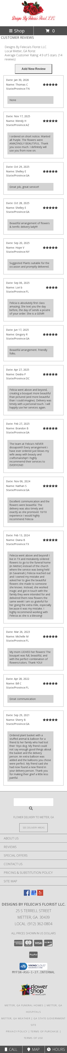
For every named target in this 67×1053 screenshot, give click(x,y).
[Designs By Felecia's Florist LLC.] (33, 21)
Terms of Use (33, 1038)
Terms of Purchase (45, 1031)
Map (35, 1049)
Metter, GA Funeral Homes (24, 1005)
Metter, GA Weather (15, 1018)
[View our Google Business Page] (33, 894)
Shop (19, 31)
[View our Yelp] (40, 894)
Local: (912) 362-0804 (33, 923)
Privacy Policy (16, 1031)
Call (12, 1049)
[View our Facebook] (27, 894)
